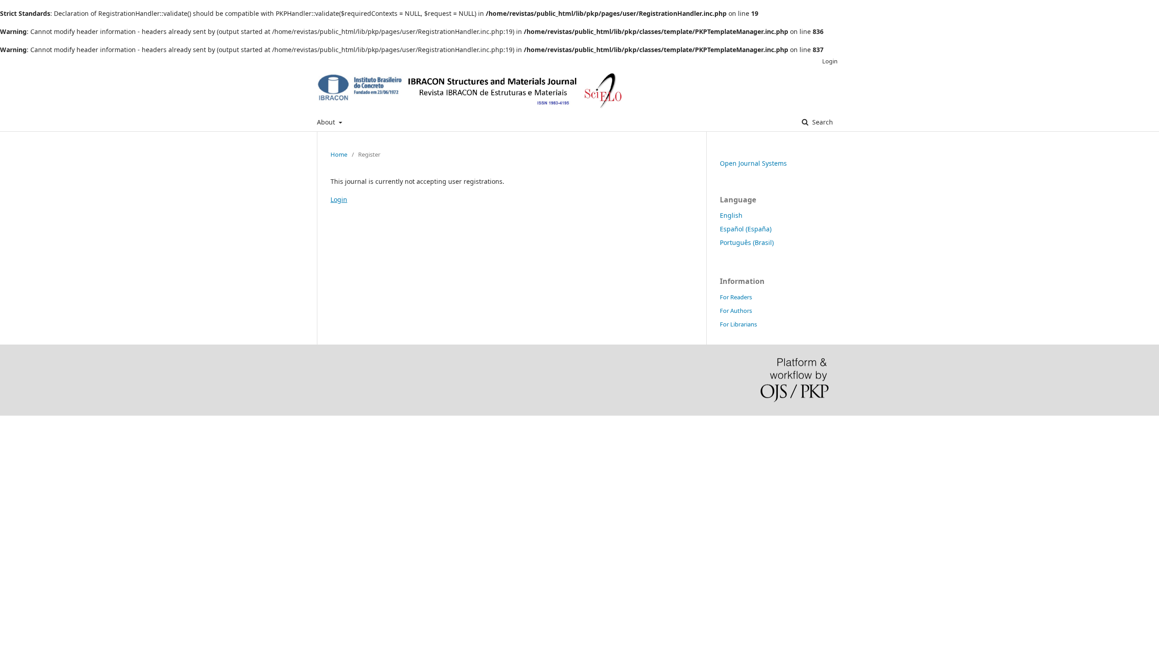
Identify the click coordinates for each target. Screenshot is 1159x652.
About (327, 122)
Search (821, 122)
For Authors (736, 311)
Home (338, 154)
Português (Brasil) (747, 242)
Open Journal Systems (753, 163)
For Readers (736, 297)
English (731, 215)
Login (830, 61)
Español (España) (745, 229)
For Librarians (738, 324)
